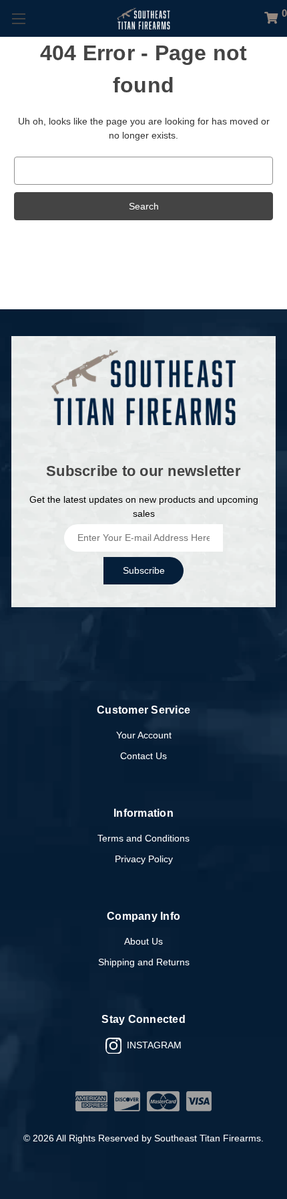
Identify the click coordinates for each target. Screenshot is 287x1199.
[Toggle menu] (18, 18)
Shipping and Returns (144, 962)
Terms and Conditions (143, 838)
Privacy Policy (144, 859)
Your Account (144, 735)
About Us (143, 941)
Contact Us (143, 755)
